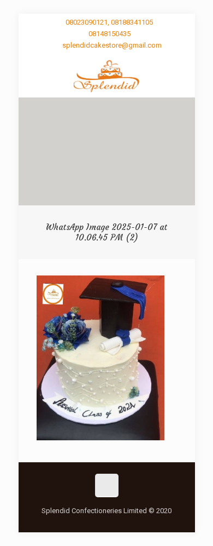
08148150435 (109, 34)
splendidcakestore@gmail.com (112, 45)
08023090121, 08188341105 (109, 22)
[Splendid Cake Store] (107, 75)
